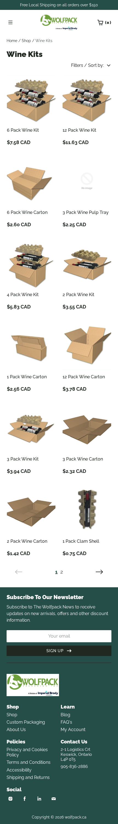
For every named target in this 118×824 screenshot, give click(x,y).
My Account (73, 729)
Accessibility (19, 770)
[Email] (53, 799)
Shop (26, 40)
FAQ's (66, 722)
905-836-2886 (74, 766)
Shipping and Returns (28, 777)
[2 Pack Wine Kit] (87, 263)
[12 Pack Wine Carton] (87, 345)
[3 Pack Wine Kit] (31, 427)
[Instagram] (10, 799)
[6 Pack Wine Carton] (31, 181)
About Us (16, 729)
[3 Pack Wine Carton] (87, 427)
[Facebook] (25, 799)
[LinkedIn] (39, 799)
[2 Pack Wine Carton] (31, 510)
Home (12, 40)
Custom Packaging (26, 722)
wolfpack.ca (75, 817)
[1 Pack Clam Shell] (87, 510)
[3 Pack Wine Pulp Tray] (87, 181)
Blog (65, 714)
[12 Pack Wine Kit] (87, 99)
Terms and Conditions (28, 762)
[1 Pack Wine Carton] (31, 345)
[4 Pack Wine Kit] (31, 263)
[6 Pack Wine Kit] (31, 99)
